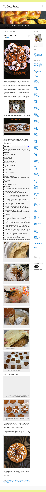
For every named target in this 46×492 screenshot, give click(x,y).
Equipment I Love (20, 25)
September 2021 (36, 79)
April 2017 (35, 128)
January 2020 (36, 92)
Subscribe (36, 266)
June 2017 (35, 126)
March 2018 (36, 115)
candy (35, 210)
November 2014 (36, 162)
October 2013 (36, 178)
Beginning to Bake (37, 204)
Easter (35, 216)
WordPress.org (36, 252)
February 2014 (36, 173)
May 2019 (35, 101)
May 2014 (35, 169)
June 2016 (35, 140)
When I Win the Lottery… (38, 243)
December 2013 (36, 175)
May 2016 (35, 141)
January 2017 (36, 132)
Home (5, 25)
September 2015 (36, 150)
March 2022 (36, 76)
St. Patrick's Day (37, 237)
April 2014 (35, 170)
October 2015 (36, 149)
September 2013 (36, 179)
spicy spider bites (14, 481)
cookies (8, 480)
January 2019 (36, 104)
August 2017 (36, 123)
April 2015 (35, 156)
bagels (35, 203)
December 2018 (36, 106)
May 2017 (35, 127)
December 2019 (36, 93)
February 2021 (36, 81)
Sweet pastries (36, 238)
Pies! (35, 231)
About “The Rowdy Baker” (11, 25)
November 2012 (36, 190)
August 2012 (36, 194)
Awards (35, 202)
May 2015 (35, 155)
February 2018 (36, 116)
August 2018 (36, 110)
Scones (35, 233)
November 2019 (36, 94)
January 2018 (36, 117)
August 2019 (36, 97)
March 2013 (36, 186)
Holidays (10, 480)
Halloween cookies (18, 480)
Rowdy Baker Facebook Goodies (9, 27)
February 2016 (36, 145)
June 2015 (35, 154)
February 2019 (36, 103)
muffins (35, 230)
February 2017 (36, 130)
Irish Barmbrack (36, 50)
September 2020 (36, 86)
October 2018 (36, 108)
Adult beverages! (37, 199)
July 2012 (35, 195)
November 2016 (36, 134)
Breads (35, 206)
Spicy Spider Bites (9, 35)
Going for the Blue (37, 222)
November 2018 (36, 107)
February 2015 (36, 159)
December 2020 (36, 82)
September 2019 (36, 96)
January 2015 (36, 160)
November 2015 (36, 148)
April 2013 (35, 185)
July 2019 (35, 99)
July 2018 (35, 112)
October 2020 (36, 84)
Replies (8, 482)
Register (35, 247)
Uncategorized (36, 241)
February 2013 (36, 187)
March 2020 (36, 89)
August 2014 (36, 166)
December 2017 (36, 119)
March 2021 (36, 80)
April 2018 (35, 114)
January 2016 (36, 146)
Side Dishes (36, 235)
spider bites (19, 481)
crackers (35, 213)
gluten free (36, 220)
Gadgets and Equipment (38, 219)
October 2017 (36, 121)
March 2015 (36, 157)
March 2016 (36, 143)
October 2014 (36, 163)
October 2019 (36, 95)
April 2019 (35, 102)
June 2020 (35, 87)
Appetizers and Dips (37, 200)
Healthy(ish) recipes (37, 223)
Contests (35, 211)
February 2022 (36, 77)
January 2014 (36, 174)
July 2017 (35, 124)
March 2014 (36, 172)
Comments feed (36, 250)
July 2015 (35, 153)
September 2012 (36, 193)
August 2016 (36, 137)
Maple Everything (37, 226)
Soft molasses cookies (25, 480)
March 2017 (36, 129)
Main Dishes (36, 225)
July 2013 (35, 181)
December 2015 (36, 147)
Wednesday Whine (37, 242)
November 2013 (36, 176)
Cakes (35, 209)
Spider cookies (24, 481)
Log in (35, 248)
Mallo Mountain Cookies (38, 57)
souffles (35, 236)
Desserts (35, 215)
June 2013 (35, 182)
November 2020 (36, 83)
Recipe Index (27, 25)
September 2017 (36, 122)
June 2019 (35, 100)
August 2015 (36, 152)
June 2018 (35, 113)
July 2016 (35, 139)
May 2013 (35, 183)
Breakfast (35, 208)
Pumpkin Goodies (37, 232)
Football (35, 218)
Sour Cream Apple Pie (38, 54)
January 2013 (36, 188)
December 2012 (36, 189)
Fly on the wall (36, 217)
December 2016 (36, 133)
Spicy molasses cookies (7, 481)
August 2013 (36, 180)
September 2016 (36, 136)
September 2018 (36, 109)
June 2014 (35, 168)
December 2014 (36, 161)
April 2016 (35, 142)
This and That (36, 239)
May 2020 (35, 88)
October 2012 (36, 192)
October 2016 (36, 135)
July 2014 (35, 167)
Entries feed (36, 249)
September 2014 (36, 165)
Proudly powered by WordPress (23, 488)
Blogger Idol (36, 205)
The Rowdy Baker (10, 6)
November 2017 (36, 120)
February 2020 (36, 90)
